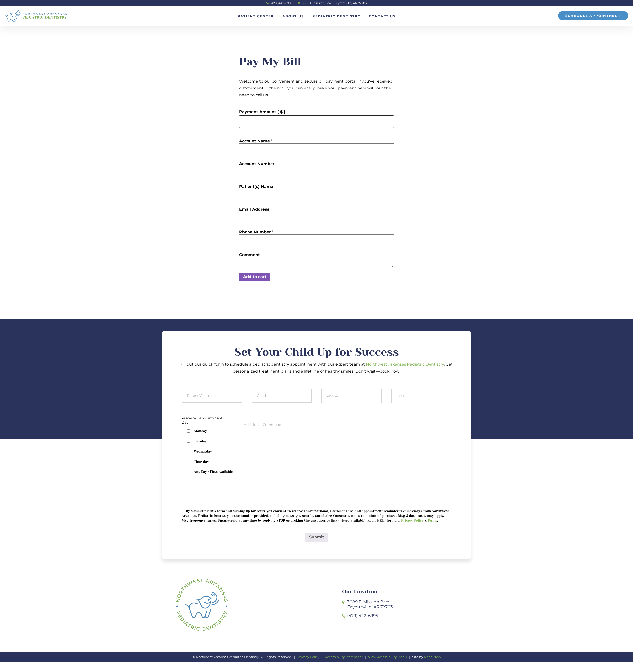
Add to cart (254, 276)
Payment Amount (262, 112)
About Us (293, 16)
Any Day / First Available (213, 472)
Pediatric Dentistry (336, 16)
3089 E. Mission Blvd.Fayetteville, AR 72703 (370, 604)
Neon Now (432, 657)
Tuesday (200, 441)
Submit (316, 537)
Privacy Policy (412, 520)
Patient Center (256, 16)
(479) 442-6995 (281, 3)
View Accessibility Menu (387, 657)
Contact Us (382, 16)
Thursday (201, 461)
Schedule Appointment (593, 16)
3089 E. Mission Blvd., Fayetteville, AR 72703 (334, 3)
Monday (200, 431)
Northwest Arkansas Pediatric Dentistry (405, 364)
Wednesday (203, 451)
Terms (432, 520)
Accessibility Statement (344, 657)
